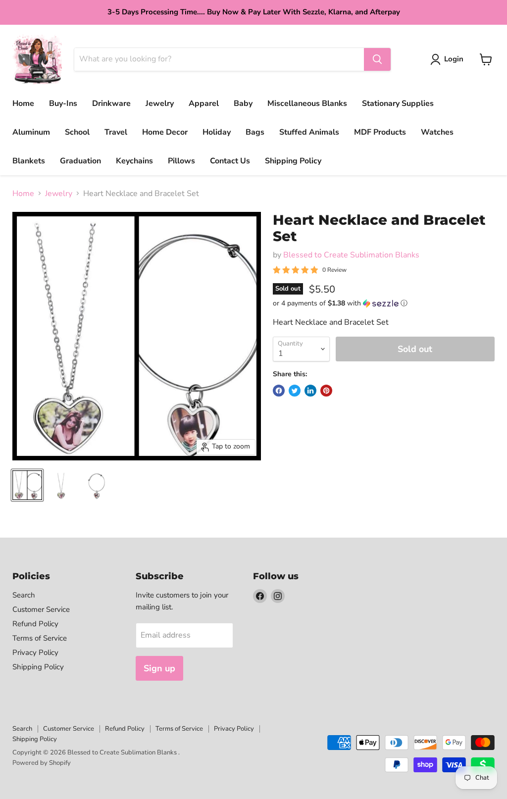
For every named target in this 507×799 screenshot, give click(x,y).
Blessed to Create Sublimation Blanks (351, 255)
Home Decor (165, 132)
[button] (384, 303)
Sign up (159, 668)
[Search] (377, 59)
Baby (243, 103)
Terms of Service (39, 638)
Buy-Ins (63, 103)
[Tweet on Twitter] (295, 391)
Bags (255, 132)
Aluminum (31, 132)
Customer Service (41, 609)
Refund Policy (35, 624)
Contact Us (230, 160)
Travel (115, 132)
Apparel (204, 103)
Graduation (80, 160)
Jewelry (160, 103)
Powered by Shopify (41, 762)
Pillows (181, 160)
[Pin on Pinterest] (326, 391)
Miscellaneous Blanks (307, 103)
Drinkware (111, 103)
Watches (437, 132)
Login (453, 59)
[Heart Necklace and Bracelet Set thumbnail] (27, 485)
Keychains (134, 160)
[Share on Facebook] (279, 391)
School (77, 132)
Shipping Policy (293, 160)
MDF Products (380, 132)
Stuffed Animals (309, 132)
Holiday (217, 132)
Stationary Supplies (398, 103)
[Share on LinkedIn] (310, 391)
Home (23, 103)
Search (23, 595)
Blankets (28, 160)
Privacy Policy (35, 652)
